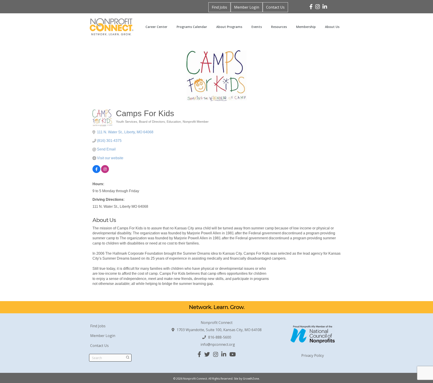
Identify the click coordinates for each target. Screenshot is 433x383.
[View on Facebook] (96, 172)
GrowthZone (251, 379)
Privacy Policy (312, 355)
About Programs (229, 27)
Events (256, 27)
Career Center (156, 27)
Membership (306, 27)
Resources (279, 27)
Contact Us (275, 7)
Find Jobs (219, 7)
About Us (332, 27)
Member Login (246, 7)
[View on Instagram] (105, 172)
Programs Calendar (192, 27)
